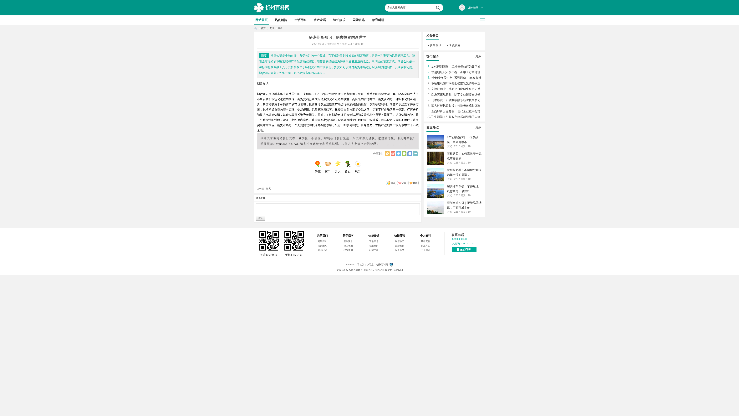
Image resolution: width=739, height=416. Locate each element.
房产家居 (320, 20)
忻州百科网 (278, 7)
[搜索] (439, 8)
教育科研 (378, 20)
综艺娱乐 (339, 20)
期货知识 (262, 83)
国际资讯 (359, 20)
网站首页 (261, 20)
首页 (255, 28)
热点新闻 (281, 20)
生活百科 (300, 20)
